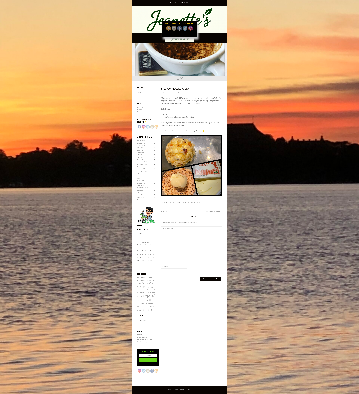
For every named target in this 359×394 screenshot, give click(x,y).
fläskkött (147, 283)
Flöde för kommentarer (144, 339)
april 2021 (140, 178)
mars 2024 (140, 150)
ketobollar (183, 202)
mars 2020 (140, 199)
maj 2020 (140, 195)
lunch (151, 292)
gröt (153, 287)
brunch (140, 278)
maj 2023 (140, 159)
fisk (141, 283)
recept (174, 202)
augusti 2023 (141, 152)
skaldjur (139, 300)
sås (145, 303)
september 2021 (142, 171)
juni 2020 (140, 192)
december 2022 (142, 162)
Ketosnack (151, 290)
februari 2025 (141, 143)
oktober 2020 (141, 185)
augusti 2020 (141, 190)
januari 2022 (141, 169)
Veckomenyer (141, 112)
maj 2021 (140, 176)
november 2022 (142, 164)
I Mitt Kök (140, 107)
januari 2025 (141, 145)
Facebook (173, 2)
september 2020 (142, 188)
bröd (146, 278)
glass (150, 287)
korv (139, 292)
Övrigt (148, 310)
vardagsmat (144, 307)
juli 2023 (139, 155)
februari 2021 (141, 183)
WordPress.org (142, 342)
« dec (138, 269)
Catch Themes (186, 390)
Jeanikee (178, 93)
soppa (140, 303)
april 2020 (140, 197)
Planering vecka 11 (214, 211)
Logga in (139, 335)
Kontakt (139, 109)
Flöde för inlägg (142, 337)
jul (139, 290)
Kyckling (145, 292)
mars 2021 (140, 181)
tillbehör (197, 202)
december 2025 (142, 140)
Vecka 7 (165, 211)
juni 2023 (140, 157)
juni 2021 (140, 173)
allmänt (170, 202)
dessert (147, 280)
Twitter (184, 2)
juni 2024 (140, 148)
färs (146, 287)
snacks (193, 202)
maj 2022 (140, 166)
